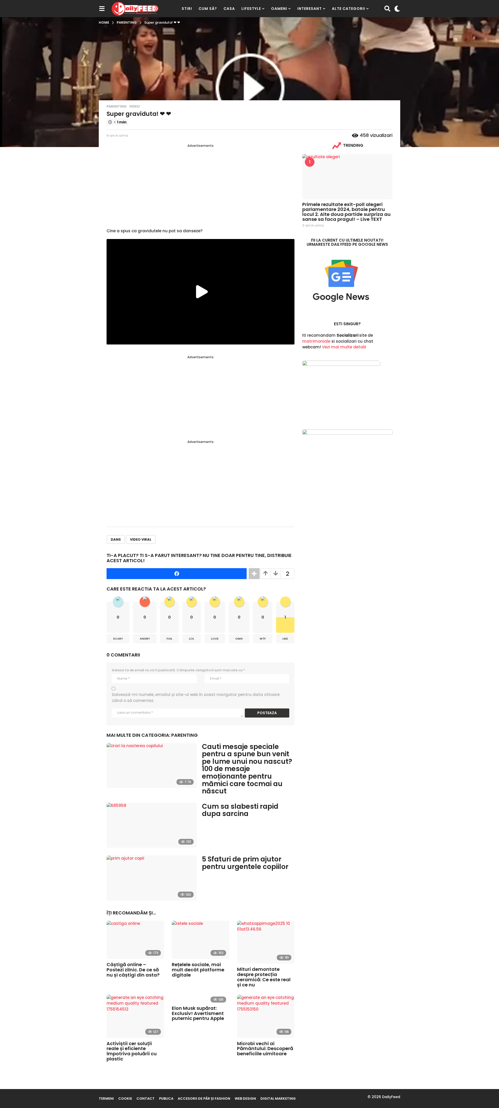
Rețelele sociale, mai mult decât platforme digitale (198, 969)
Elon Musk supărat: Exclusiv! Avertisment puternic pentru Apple (198, 1013)
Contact (145, 1098)
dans (116, 539)
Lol (191, 638)
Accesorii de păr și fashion (204, 1098)
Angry (145, 638)
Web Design (245, 1098)
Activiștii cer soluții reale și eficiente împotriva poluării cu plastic (132, 1051)
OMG (239, 638)
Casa (229, 8)
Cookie (125, 1098)
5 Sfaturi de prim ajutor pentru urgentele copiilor (245, 862)
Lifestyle (251, 8)
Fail (169, 638)
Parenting (117, 106)
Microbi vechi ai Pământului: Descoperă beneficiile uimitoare (265, 1048)
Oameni (279, 8)
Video (134, 106)
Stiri (187, 8)
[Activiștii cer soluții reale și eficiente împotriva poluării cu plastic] (135, 1016)
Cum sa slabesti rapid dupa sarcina (240, 810)
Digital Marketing (278, 1098)
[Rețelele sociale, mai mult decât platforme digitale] (200, 940)
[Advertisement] (200, 184)
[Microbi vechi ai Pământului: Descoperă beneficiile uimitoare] (265, 1016)
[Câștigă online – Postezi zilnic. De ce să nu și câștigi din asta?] (135, 940)
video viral (141, 539)
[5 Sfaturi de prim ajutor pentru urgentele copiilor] (152, 878)
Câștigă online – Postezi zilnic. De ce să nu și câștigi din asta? (133, 969)
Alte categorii (348, 8)
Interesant (309, 8)
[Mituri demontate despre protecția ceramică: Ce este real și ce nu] (265, 942)
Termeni (106, 1098)
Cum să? (208, 8)
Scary (118, 638)
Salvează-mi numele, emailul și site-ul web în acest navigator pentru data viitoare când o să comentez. (196, 697)
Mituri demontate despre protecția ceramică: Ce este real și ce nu (264, 977)
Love (215, 638)
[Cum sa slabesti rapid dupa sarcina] (152, 825)
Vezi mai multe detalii (344, 347)
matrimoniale (316, 341)
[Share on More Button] (254, 573)
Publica (166, 1098)
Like (285, 638)
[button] (102, 8)
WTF (263, 638)
